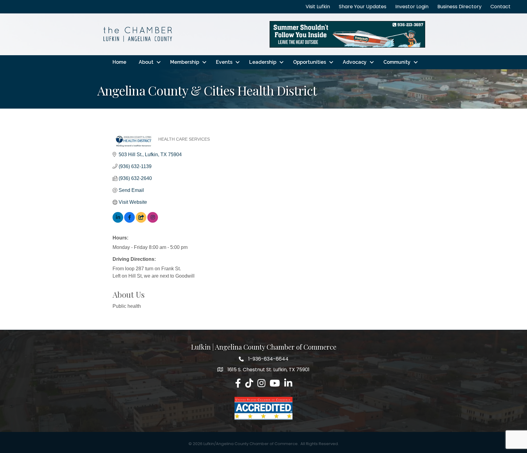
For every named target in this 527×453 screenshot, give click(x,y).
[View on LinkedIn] (118, 221)
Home (119, 62)
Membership (184, 62)
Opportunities (309, 62)
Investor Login (411, 6)
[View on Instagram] (152, 221)
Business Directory (459, 6)
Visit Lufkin (318, 6)
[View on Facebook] (129, 221)
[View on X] (141, 221)
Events (224, 62)
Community (396, 62)
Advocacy (355, 62)
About (146, 62)
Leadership (262, 62)
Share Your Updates (362, 6)
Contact (500, 6)
